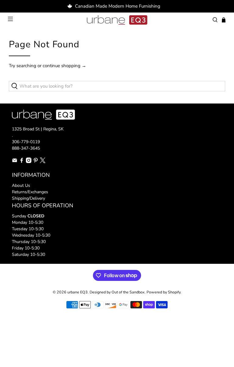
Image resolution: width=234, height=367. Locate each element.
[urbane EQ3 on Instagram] (28, 162)
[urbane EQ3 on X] (42, 162)
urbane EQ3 (77, 292)
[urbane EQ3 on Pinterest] (35, 162)
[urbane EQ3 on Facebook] (21, 162)
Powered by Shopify (163, 292)
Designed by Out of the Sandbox (117, 292)
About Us (21, 185)
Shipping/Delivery (28, 198)
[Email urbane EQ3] (14, 162)
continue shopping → (64, 66)
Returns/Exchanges (30, 192)
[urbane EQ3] (117, 20)
